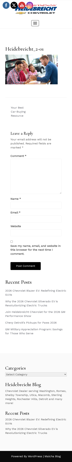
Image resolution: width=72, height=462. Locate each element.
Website (15, 226)
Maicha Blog (53, 456)
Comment (18, 156)
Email (15, 212)
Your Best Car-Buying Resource (18, 111)
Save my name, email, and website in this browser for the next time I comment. (35, 250)
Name (15, 198)
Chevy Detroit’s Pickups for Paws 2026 (31, 322)
